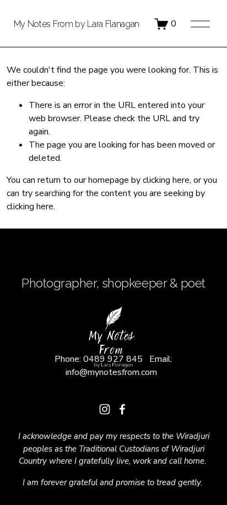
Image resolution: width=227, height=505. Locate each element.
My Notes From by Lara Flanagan (76, 24)
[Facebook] (122, 409)
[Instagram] (104, 409)
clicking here (166, 180)
